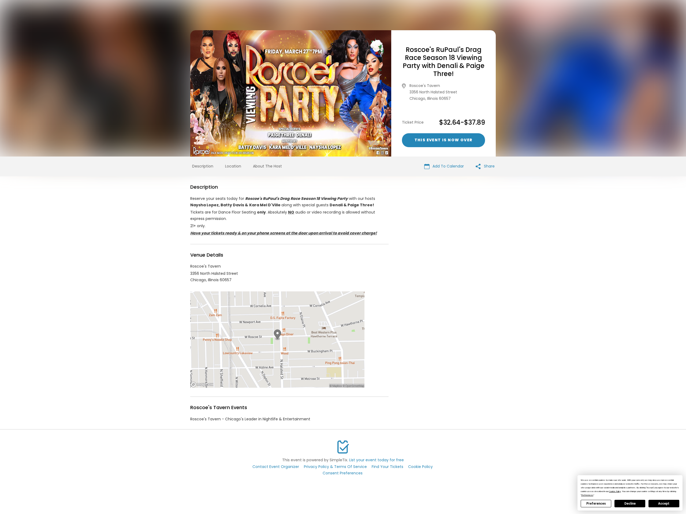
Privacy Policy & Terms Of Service (335, 466)
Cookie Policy (420, 466)
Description (202, 166)
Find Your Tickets (387, 466)
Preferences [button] (587, 495)
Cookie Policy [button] (615, 491)
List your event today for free (376, 460)
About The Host (267, 166)
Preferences (596, 503)
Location (233, 166)
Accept (663, 503)
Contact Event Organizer (275, 466)
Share (489, 166)
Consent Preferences (343, 473)
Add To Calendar (447, 166)
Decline (630, 503)
